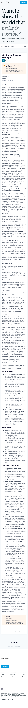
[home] (7, 2)
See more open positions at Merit (14, 631)
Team (23, 676)
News (2, 679)
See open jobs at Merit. (11, 68)
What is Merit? (9, 111)
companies (7, 46)
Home (2, 674)
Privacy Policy (4, 699)
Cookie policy (17, 646)
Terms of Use (10, 699)
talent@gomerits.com (8, 611)
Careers (23, 681)
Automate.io (15, 447)
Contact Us (24, 679)
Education (12, 676)
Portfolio (3, 676)
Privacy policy (11, 646)
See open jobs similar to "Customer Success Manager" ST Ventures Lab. (15, 71)
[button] (2, 2)
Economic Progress (14, 679)
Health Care (12, 674)
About (23, 674)
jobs (2, 46)
